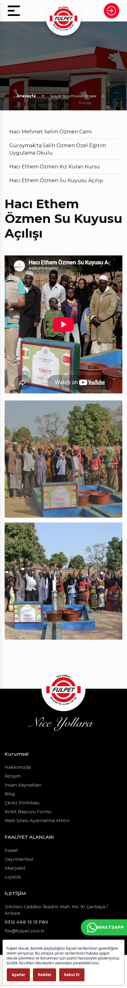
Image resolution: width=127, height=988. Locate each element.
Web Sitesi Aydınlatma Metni (37, 820)
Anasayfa (26, 96)
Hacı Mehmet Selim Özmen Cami (50, 132)
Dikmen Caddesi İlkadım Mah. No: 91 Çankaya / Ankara (56, 910)
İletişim (13, 776)
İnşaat (11, 850)
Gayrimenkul (19, 859)
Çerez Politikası (22, 803)
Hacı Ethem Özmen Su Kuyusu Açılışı (56, 180)
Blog (10, 794)
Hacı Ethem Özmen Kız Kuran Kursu (54, 167)
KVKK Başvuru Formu (28, 811)
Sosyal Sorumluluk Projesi (73, 96)
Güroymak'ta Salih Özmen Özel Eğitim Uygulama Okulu (57, 149)
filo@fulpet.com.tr (24, 931)
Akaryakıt (15, 868)
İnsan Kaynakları (23, 785)
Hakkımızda (18, 767)
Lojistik (13, 877)
